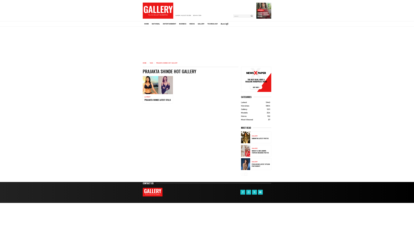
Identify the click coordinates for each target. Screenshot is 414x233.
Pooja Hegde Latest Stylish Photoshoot (261, 165)
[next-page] (246, 174)
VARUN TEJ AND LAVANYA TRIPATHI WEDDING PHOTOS (260, 152)
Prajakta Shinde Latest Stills (157, 99)
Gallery (255, 136)
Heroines (260, 10)
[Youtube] (260, 192)
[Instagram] (248, 192)
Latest (147, 97)
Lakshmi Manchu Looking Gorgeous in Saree (263, 15)
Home (145, 63)
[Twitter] (254, 192)
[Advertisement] (207, 43)
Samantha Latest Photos (260, 138)
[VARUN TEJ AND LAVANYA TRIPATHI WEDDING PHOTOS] (245, 151)
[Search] (252, 16)
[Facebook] (242, 192)
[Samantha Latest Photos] (245, 137)
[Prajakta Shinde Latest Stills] (158, 85)
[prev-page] (242, 174)
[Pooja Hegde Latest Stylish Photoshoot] (245, 164)
